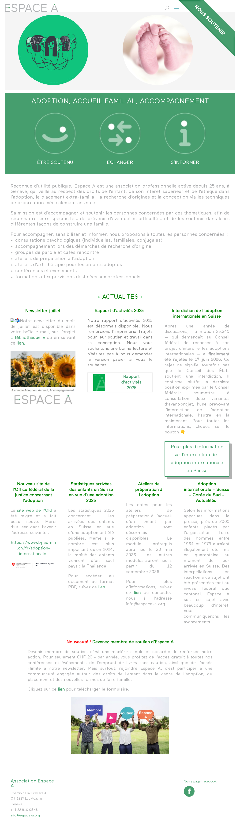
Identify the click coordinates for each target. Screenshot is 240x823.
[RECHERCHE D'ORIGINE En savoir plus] (53, 50)
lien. (21, 343)
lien (137, 593)
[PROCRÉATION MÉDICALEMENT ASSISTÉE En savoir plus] (158, 50)
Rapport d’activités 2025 (131, 382)
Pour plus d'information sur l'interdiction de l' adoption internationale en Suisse (197, 458)
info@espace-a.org (25, 815)
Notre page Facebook (200, 781)
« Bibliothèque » (28, 337)
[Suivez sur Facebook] (189, 791)
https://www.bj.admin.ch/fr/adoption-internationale (33, 548)
